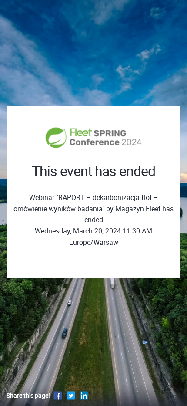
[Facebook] (57, 395)
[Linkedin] (84, 395)
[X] (71, 395)
